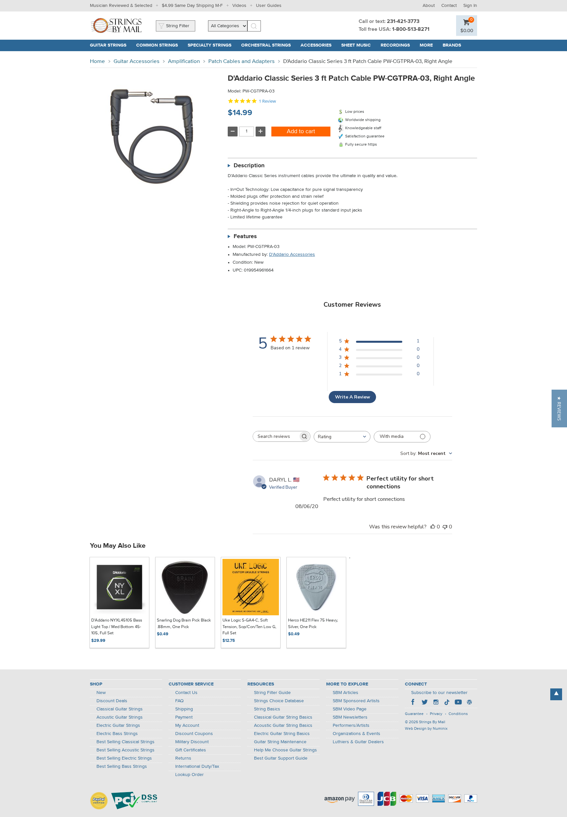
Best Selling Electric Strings (124, 758)
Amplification (184, 61)
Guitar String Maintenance (280, 742)
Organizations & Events (356, 733)
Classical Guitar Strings (119, 709)
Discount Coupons (194, 733)
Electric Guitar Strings (118, 725)
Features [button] (245, 236)
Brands (452, 45)
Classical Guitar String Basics (283, 717)
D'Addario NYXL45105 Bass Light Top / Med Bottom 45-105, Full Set (116, 626)
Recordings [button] (398, 45)
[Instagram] (436, 702)
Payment (184, 717)
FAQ (179, 701)
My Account (187, 725)
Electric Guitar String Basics (282, 733)
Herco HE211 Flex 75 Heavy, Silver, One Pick (313, 623)
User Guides (269, 5)
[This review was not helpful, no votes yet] (445, 526)
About (429, 5)
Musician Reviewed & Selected (121, 5)
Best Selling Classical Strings (125, 742)
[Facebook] (413, 702)
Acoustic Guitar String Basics (283, 725)
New (101, 692)
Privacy (436, 714)
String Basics (267, 709)
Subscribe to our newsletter (439, 692)
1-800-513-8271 (411, 29)
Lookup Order (189, 774)
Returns (183, 758)
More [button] (429, 45)
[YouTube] (458, 702)
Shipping (184, 709)
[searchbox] (275, 436)
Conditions (458, 714)
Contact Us (186, 692)
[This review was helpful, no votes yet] (432, 526)
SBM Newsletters (350, 717)
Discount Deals (111, 701)
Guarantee (414, 714)
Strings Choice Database (279, 701)
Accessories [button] (318, 45)
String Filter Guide (272, 692)
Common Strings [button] (159, 45)
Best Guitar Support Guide (280, 758)
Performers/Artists (351, 725)
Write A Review (352, 397)
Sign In (470, 5)
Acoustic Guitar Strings (119, 717)
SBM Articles (345, 692)
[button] (466, 30)
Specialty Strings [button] (212, 45)
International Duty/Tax (197, 766)
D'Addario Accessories (292, 254)
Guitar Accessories (136, 61)
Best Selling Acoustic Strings (125, 750)
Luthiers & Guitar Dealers (358, 742)
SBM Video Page (350, 709)
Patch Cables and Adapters (241, 61)
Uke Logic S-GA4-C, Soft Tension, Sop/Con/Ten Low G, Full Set (249, 626)
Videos (239, 5)
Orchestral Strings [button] (268, 45)
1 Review (267, 101)
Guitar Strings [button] (110, 45)
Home (97, 61)
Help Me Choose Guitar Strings (285, 750)
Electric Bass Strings (117, 733)
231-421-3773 (403, 21)
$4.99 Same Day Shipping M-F (192, 5)
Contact (449, 5)
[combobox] (342, 436)
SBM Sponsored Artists (356, 701)
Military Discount (192, 742)
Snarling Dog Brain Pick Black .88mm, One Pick (184, 623)
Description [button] (249, 166)
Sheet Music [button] (358, 45)
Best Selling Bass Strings (121, 766)
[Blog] (469, 702)
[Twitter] (425, 702)
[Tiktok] (447, 702)
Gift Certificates (190, 750)
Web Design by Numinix (426, 729)
